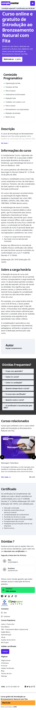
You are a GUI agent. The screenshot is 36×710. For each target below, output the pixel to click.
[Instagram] (34, 687)
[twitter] (5, 596)
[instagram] (16, 596)
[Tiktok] (31, 687)
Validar (5, 651)
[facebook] (2, 596)
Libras (3, 637)
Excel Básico (5, 627)
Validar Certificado (7, 668)
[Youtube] (29, 687)
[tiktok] (12, 596)
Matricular (6, 703)
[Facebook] (25, 687)
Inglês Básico (5, 632)
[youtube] (9, 596)
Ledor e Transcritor (7, 624)
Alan (5, 613)
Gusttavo (7, 616)
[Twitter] (27, 687)
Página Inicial (5, 660)
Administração (6, 635)
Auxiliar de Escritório (8, 640)
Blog (2, 671)
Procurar (4, 666)
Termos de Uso (6, 673)
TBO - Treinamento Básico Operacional (14, 629)
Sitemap (4, 676)
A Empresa (5, 663)
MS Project (5, 642)
